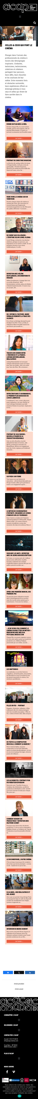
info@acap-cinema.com (11, 1041)
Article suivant (19, 989)
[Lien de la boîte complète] (19, 123)
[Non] (35, 1091)
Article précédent (19, 984)
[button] (20, 17)
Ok (19, 1096)
